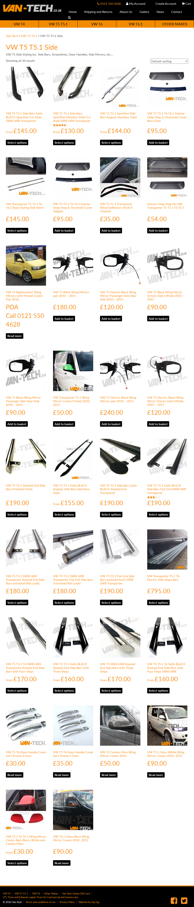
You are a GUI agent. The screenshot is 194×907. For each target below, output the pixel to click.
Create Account (165, 3)
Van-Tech (12, 36)
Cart (188, 3)
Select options (17, 142)
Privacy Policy (67, 902)
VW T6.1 (136, 24)
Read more (14, 336)
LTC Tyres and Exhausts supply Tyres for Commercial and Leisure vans (40, 897)
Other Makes (174, 24)
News (160, 11)
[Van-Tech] (32, 8)
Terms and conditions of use (41, 902)
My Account (137, 3)
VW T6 (96, 24)
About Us (125, 11)
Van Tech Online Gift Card (76, 893)
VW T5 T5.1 (58, 24)
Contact (176, 11)
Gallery (144, 11)
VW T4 (19, 24)
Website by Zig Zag (89, 902)
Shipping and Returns (97, 11)
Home (72, 11)
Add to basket (158, 142)
